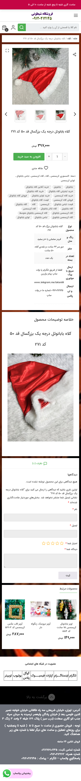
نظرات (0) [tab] (37, 463)
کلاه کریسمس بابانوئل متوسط (33, 213)
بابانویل (57, 187)
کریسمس (44, 204)
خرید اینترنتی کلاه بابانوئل (61, 191)
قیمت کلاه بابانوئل (40, 200)
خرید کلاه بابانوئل (35, 191)
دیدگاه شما (71, 549)
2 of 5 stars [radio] (57, 543)
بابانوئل (69, 187)
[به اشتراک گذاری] (74, 54)
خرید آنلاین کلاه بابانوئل (37, 187)
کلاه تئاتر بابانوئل (49, 208)
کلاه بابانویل (67, 208)
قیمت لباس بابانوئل (63, 204)
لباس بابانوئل (23, 176)
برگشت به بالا (37, 697)
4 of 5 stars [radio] (48, 543)
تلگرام (72, 675)
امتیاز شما (71, 543)
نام (75, 509)
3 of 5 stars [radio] (53, 543)
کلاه (69, 38)
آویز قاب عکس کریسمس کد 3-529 (15, 626)
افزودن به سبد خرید (29, 156)
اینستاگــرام (61, 675)
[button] (7, 50)
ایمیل (73, 526)
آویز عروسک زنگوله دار (40, 626)
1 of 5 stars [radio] (62, 543)
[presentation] (75, 113)
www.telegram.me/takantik (49, 282)
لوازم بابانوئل (23, 217)
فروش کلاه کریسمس (63, 200)
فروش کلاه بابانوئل (18, 195)
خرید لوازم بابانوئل (41, 195)
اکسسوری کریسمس (59, 176)
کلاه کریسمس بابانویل (62, 217)
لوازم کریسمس (68, 180)
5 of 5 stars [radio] (44, 543)
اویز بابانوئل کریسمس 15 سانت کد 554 (66, 627)
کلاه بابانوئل (21, 204)
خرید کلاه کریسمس (64, 195)
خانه (75, 38)
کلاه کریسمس (37, 176)
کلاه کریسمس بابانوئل (62, 213)
